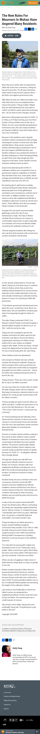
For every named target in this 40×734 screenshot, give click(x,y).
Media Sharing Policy (10, 700)
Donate (34, 3)
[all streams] (37, 731)
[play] (3, 732)
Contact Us (7, 704)
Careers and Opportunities (12, 696)
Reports (6, 709)
